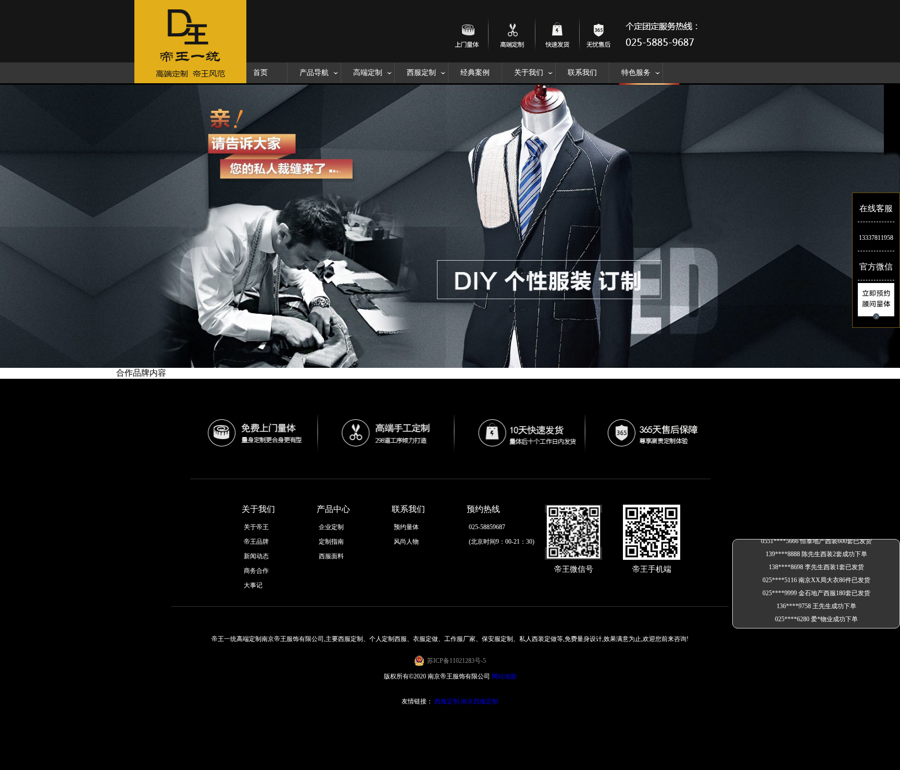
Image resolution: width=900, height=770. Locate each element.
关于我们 (528, 72)
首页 (260, 72)
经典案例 (475, 72)
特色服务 (636, 72)
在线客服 (876, 208)
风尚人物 (406, 541)
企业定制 (331, 527)
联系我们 (582, 72)
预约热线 (483, 509)
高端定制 (367, 72)
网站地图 (504, 676)
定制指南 (331, 541)
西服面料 (331, 556)
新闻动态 (256, 556)
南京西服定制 (479, 701)
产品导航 (314, 72)
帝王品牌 (256, 541)
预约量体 (406, 527)
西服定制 (421, 72)
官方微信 (876, 266)
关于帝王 (256, 527)
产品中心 (333, 509)
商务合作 (256, 570)
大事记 (253, 585)
